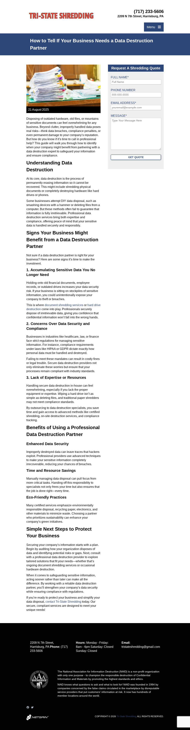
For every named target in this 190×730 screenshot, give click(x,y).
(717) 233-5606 (149, 11)
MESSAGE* (119, 115)
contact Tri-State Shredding (63, 601)
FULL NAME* (120, 77)
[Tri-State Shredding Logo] (61, 15)
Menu (151, 27)
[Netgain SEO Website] (37, 719)
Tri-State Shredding (126, 716)
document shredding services (64, 305)
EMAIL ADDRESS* (123, 102)
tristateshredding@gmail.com (141, 646)
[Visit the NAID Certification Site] (41, 691)
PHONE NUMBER (123, 90)
